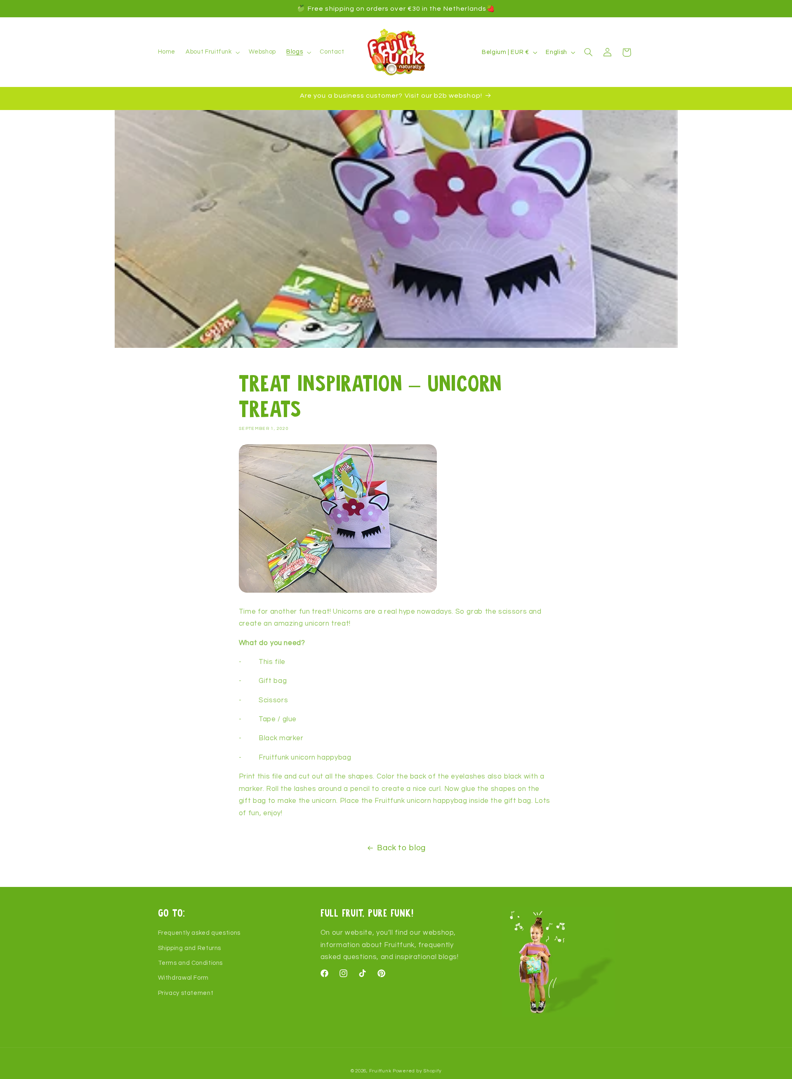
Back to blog (401, 848)
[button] (212, 52)
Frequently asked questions (199, 933)
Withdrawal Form (183, 978)
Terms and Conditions (190, 963)
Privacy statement (186, 993)
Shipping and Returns (190, 948)
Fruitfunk (380, 1071)
